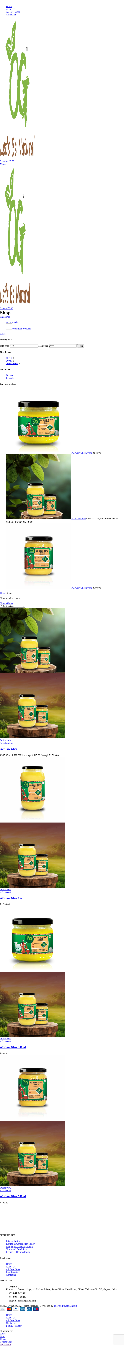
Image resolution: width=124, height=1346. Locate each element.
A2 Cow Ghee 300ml (82, 452)
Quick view (5, 740)
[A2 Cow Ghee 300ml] (39, 452)
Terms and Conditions (16, 1249)
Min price (4, 345)
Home (3, 593)
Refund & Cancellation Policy (20, 1243)
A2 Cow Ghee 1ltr (11, 898)
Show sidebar (6, 603)
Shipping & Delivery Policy (19, 1246)
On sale (9, 375)
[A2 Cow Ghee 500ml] (39, 587)
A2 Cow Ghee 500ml (82, 587)
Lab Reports (12, 1272)
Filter (80, 346)
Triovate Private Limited (65, 1306)
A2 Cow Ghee (79, 518)
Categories (5, 317)
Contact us (11, 1275)
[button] (5, 892)
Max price (43, 345)
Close (2, 333)
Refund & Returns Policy (18, 1252)
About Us (10, 1266)
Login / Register (13, 1326)
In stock (10, 378)
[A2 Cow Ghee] (39, 518)
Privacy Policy (13, 1241)
